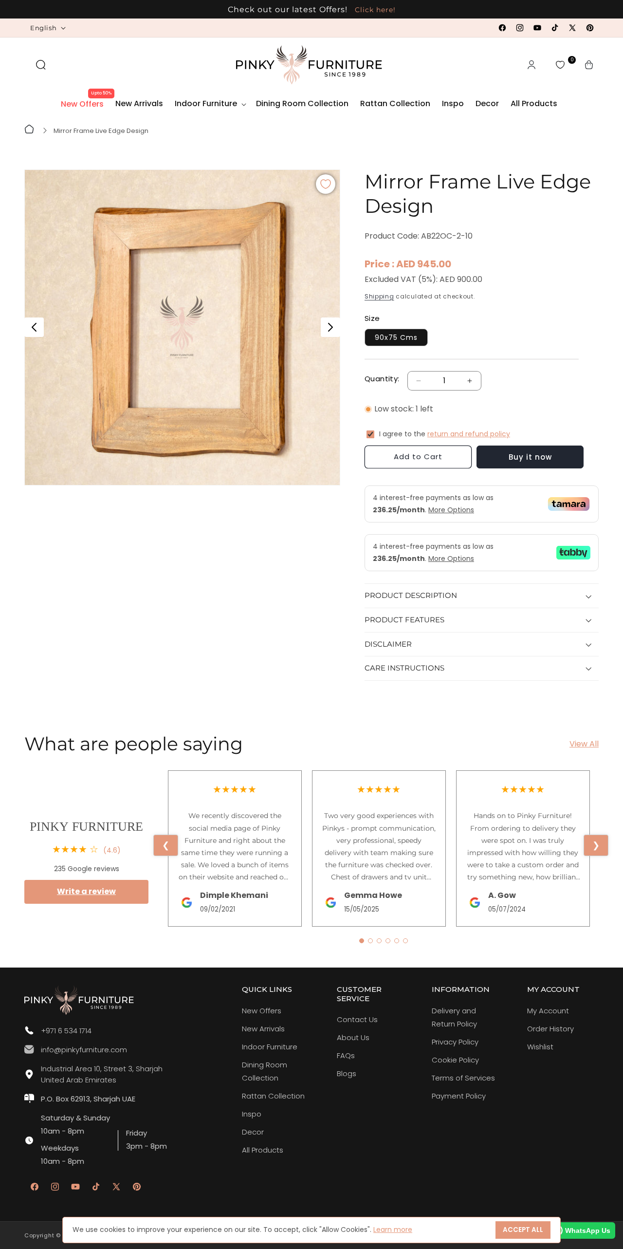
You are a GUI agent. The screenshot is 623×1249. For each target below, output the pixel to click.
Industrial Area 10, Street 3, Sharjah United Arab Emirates (102, 1074)
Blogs (346, 1073)
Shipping (379, 296)
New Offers (261, 1011)
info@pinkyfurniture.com (84, 1049)
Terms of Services (463, 1078)
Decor (253, 1132)
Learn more (392, 1229)
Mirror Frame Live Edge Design (101, 130)
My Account (548, 1011)
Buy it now (530, 457)
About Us (353, 1037)
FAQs (346, 1055)
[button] (41, 65)
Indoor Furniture (269, 1047)
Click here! (374, 9)
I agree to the (444, 434)
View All (584, 743)
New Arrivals (263, 1029)
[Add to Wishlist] (325, 184)
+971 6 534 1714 (66, 1030)
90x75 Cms (396, 337)
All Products (262, 1150)
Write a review (86, 891)
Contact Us (357, 1019)
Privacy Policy (455, 1042)
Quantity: (382, 378)
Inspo (251, 1114)
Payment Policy (459, 1096)
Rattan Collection (273, 1096)
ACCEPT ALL (523, 1229)
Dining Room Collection (264, 1071)
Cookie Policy (455, 1060)
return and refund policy (468, 434)
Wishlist (540, 1047)
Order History (550, 1029)
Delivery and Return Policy (454, 1017)
